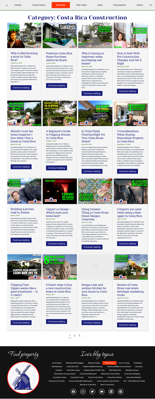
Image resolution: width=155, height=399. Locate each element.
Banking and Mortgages (75, 363)
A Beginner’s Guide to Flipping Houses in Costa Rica (58, 134)
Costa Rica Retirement (88, 374)
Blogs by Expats (94, 363)
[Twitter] (92, 391)
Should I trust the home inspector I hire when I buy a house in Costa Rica (23, 136)
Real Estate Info (115, 370)
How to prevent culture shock (108, 381)
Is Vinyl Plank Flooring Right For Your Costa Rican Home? (93, 136)
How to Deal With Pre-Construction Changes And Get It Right (129, 58)
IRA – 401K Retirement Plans (134, 381)
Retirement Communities (110, 374)
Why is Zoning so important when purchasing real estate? (93, 58)
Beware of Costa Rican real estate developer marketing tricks (130, 290)
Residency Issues (132, 370)
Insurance (139, 367)
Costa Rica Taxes (59, 377)
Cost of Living (124, 363)
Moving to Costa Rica (88, 385)
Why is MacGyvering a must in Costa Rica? (24, 56)
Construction (109, 363)
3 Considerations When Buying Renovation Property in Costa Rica (130, 136)
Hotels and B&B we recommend (119, 367)
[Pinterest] (120, 391)
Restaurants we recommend (64, 374)
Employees (138, 363)
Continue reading (21, 87)
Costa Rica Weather (133, 377)
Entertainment (57, 367)
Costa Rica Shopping (132, 374)
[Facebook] (73, 391)
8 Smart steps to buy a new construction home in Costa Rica (59, 288)
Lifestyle (59, 370)
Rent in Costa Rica (107, 385)
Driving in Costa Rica (56, 381)
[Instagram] (83, 391)
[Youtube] (102, 391)
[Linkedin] (111, 391)
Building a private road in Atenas (22, 210)
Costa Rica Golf (72, 367)
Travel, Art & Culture (95, 377)
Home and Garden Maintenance (80, 381)
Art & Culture (57, 363)
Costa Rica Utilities (114, 377)
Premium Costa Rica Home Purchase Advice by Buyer (59, 56)
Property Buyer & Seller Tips (94, 370)
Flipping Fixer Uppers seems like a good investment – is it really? (24, 290)
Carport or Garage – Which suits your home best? (58, 212)
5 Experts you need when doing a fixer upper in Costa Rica (129, 212)
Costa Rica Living (72, 370)
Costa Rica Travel (77, 377)
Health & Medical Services (93, 367)
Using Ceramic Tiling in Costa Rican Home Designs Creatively (95, 214)
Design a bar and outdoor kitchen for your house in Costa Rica (94, 290)
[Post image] (24, 35)
